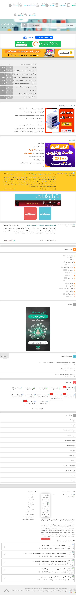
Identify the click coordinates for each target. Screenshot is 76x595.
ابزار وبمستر (70, 264)
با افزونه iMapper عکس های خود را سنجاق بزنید (53, 577)
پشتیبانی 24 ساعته (39, 160)
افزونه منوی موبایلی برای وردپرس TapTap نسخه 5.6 (36, 174)
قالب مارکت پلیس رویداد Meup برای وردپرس (65, 374)
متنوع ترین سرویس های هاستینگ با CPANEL (31, 109)
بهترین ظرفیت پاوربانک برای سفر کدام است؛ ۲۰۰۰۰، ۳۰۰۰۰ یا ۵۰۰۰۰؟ (18, 71)
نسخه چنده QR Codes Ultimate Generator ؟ (24, 84)
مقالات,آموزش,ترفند (68, 288)
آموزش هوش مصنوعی (69, 466)
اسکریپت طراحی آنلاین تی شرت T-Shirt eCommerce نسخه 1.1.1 (48, 561)
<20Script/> (7, 24)
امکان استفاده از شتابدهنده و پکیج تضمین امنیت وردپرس (29, 128)
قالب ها (71, 283)
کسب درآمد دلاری (70, 445)
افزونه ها (7, 174)
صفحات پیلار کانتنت (31, 90)
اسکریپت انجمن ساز (31, 67)
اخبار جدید (72, 450)
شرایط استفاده (29, 514)
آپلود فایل (72, 481)
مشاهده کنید (45, 538)
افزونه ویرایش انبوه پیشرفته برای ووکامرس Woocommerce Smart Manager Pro (57, 362)
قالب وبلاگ (70, 286)
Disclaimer (64, 588)
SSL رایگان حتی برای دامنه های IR (35, 119)
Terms (60, 588)
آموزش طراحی (69, 255)
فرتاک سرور (72, 140)
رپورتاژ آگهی (70, 278)
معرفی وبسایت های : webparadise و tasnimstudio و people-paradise (18, 82)
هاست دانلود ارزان (70, 471)
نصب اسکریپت (29, 511)
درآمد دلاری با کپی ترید (69, 430)
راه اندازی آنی (40, 122)
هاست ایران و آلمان (39, 147)
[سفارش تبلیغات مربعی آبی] (45, 219)
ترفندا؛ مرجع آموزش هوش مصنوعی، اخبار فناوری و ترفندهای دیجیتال (18, 74)
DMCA (48, 588)
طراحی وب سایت (63, 591)
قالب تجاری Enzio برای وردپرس (68, 368)
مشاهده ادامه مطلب (8, 188)
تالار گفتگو (30, 504)
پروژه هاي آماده (69, 294)
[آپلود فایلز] (38, 40)
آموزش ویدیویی (69, 262)
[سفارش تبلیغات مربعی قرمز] (30, 219)
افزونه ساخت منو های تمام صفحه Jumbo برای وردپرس (41, 225)
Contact (45, 588)
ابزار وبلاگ (30, 502)
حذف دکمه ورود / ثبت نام (29, 97)
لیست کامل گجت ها (37, 409)
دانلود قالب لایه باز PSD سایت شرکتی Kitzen (54, 545)
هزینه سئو (72, 420)
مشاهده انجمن (4, 64)
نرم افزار (71, 291)
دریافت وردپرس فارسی (27, 519)
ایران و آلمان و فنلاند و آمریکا (36, 157)
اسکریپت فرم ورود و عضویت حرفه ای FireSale (54, 569)
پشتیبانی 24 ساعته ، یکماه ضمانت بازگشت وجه (31, 125)
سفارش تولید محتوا (70, 440)
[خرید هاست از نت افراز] (38, 206)
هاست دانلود (35, 591)
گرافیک (71, 296)
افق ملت (72, 425)
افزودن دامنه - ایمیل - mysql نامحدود (34, 112)
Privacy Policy (54, 588)
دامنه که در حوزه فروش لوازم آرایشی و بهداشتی (23, 87)
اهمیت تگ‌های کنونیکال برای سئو (27, 94)
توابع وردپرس (30, 509)
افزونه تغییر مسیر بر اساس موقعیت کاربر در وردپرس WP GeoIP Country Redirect (44, 553)
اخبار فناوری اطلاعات (68, 267)
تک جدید (72, 461)
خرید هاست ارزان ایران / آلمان (67, 106)
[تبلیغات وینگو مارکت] (38, 351)
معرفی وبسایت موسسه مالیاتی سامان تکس (24, 77)
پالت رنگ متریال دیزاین (27, 516)
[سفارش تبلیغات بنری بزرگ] (38, 199)
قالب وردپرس (71, 455)
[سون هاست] (38, 46)
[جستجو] (24, 25)
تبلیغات (31, 494)
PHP (71, 259)
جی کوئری (71, 275)
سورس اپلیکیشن (69, 280)
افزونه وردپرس (15, 174)
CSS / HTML (69, 257)
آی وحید (56, 591)
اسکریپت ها (70, 270)
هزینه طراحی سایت (70, 435)
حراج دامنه (72, 476)
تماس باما (30, 499)
